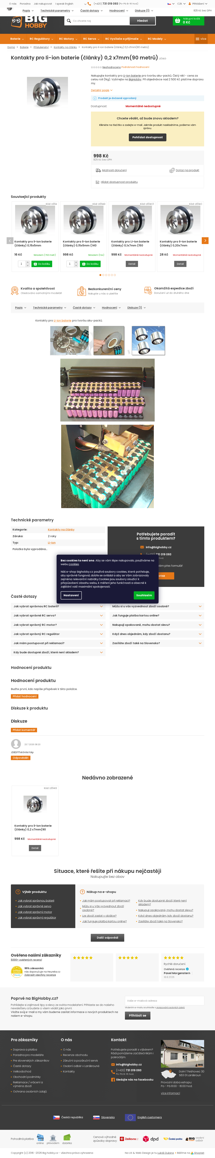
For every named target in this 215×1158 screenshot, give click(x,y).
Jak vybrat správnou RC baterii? (36, 606)
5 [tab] (111, 275)
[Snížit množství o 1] (28, 265)
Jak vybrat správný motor (35, 912)
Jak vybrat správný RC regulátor (37, 634)
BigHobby (135, 79)
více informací (170, 1093)
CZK (179, 3)
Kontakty (69, 1071)
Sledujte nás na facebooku (134, 1080)
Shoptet (199, 1153)
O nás (12, 3)
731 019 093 (133, 1070)
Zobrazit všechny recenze (40, 975)
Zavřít (110, 177)
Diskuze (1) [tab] (134, 308)
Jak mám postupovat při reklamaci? (39, 643)
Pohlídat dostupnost (147, 137)
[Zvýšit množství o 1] (28, 262)
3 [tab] (106, 275)
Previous (10, 240)
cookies (74, 564)
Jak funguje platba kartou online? (135, 615)
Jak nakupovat (43, 3)
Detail (131, 264)
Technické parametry (48, 308)
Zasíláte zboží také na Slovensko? (136, 643)
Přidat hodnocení (25, 696)
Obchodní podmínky (27, 1077)
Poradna (25, 3)
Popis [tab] (19, 308)
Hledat (142, 21)
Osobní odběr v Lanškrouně (81, 1066)
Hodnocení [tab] (109, 308)
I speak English (64, 3)
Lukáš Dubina (166, 1153)
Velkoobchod (22, 1071)
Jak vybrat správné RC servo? (35, 615)
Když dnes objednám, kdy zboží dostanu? (141, 634)
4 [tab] (109, 275)
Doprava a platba (25, 1050)
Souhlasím (144, 595)
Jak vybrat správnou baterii (36, 901)
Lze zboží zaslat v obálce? (99, 916)
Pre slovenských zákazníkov (31, 1061)
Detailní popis (100, 90)
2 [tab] (103, 275)
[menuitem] (17, 39)
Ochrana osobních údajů (30, 1091)
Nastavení (71, 595)
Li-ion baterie (132, 76)
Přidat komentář (24, 730)
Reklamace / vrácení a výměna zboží (28, 1084)
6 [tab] (114, 275)
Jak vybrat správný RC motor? (35, 625)
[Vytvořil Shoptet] (192, 1153)
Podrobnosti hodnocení (135, 67)
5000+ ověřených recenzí (26, 960)
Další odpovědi (107, 938)
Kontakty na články (61, 530)
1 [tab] (100, 275)
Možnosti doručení (114, 170)
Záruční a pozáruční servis (80, 1061)
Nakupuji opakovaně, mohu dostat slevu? (141, 625)
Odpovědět (21, 758)
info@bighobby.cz (158, 547)
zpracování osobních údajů (170, 1007)
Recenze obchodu (75, 1055)
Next (205, 240)
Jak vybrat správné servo (34, 906)
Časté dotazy (82, 308)
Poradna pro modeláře (28, 1055)
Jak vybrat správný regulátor (37, 918)
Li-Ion (52, 543)
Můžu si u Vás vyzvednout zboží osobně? (103, 908)
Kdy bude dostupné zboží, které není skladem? (46, 652)
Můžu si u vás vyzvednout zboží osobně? (140, 606)
